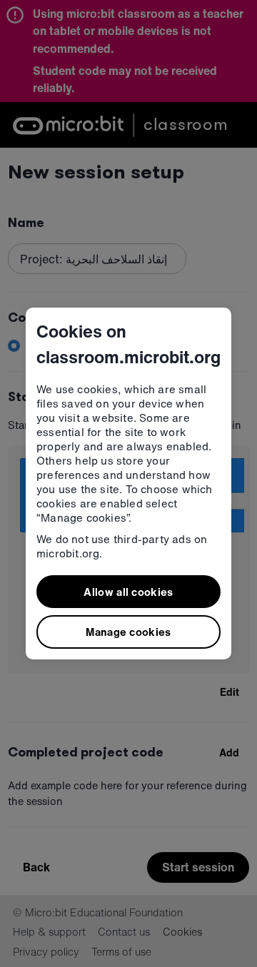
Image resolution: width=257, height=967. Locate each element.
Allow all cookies (128, 591)
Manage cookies (128, 631)
